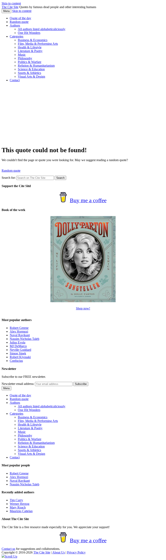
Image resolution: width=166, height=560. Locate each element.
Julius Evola (17, 342)
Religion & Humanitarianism (36, 65)
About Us (58, 552)
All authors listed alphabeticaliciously (41, 29)
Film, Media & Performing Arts (38, 43)
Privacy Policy (76, 552)
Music (22, 54)
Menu (6, 11)
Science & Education (31, 69)
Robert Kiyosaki (20, 357)
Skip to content (11, 3)
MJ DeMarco (18, 346)
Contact (15, 80)
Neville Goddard (20, 349)
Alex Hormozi (19, 331)
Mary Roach (18, 507)
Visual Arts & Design (31, 76)
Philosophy (25, 58)
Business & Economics (32, 40)
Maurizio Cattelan (21, 511)
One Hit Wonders (29, 32)
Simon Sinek (18, 353)
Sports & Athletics (29, 73)
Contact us (8, 548)
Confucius (16, 360)
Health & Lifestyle (30, 47)
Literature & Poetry (30, 51)
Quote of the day (20, 18)
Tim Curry (16, 500)
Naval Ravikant (20, 335)
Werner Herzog (19, 503)
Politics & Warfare (29, 62)
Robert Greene (19, 328)
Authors (15, 25)
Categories (16, 36)
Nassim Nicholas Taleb (24, 338)
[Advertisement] (83, 113)
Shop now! (83, 308)
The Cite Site (10, 7)
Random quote (19, 22)
